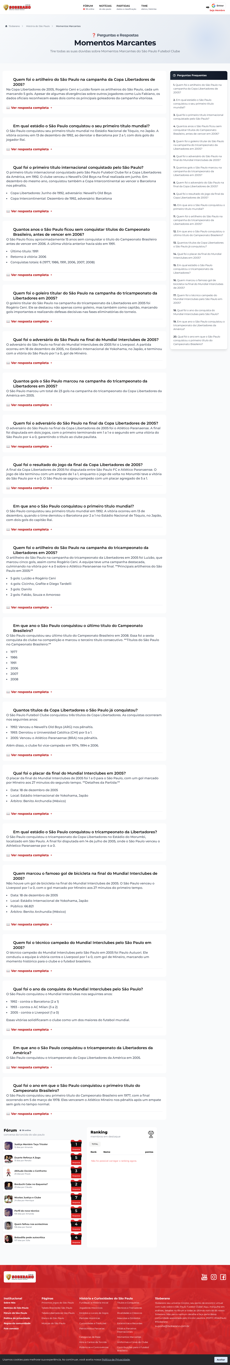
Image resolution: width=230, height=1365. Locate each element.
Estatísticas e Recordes (129, 1323)
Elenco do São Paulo (53, 1318)
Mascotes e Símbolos (128, 1318)
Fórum (88, 7)
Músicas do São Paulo (53, 1323)
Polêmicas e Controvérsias (93, 1347)
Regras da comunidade (17, 1323)
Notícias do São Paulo (16, 1307)
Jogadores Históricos (90, 1307)
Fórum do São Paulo (15, 1313)
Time (148, 7)
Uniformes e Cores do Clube (132, 1342)
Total (95, 1144)
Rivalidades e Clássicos (129, 1313)
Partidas (126, 7)
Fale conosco (11, 1328)
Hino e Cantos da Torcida (93, 1342)
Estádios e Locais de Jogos (93, 1313)
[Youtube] (204, 1277)
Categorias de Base (89, 1337)
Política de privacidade (17, 1318)
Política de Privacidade (116, 1359)
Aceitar (221, 1359)
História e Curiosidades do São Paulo (106, 1298)
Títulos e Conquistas (128, 1302)
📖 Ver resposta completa (27, 108)
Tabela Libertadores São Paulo (58, 1313)
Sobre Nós (9, 1302)
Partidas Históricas (89, 1318)
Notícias (105, 7)
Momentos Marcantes (129, 1337)
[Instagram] (214, 1277)
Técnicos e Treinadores (129, 1307)
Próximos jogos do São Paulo (58, 1302)
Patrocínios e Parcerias (92, 1328)
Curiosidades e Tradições (92, 1323)
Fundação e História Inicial (93, 1302)
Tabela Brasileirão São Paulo (57, 1307)
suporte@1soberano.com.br (172, 1326)
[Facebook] (223, 1277)
